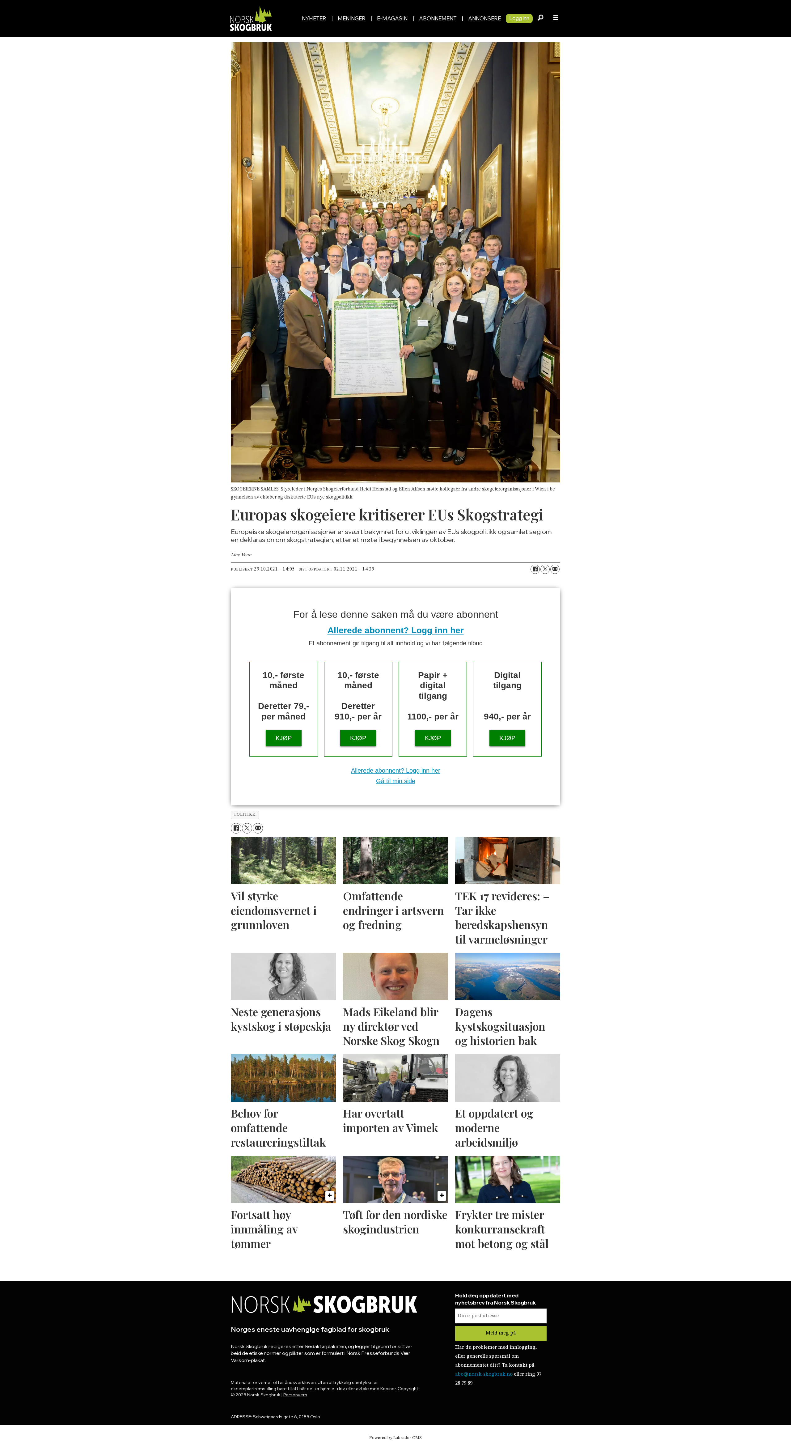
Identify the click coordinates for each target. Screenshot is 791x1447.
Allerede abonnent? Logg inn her (396, 630)
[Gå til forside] (262, 18)
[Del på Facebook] (535, 569)
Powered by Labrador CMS (395, 1438)
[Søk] (540, 18)
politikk (245, 815)
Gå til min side (395, 781)
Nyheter (314, 18)
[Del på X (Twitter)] (545, 569)
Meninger (352, 18)
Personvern (295, 1395)
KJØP (284, 738)
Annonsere (484, 18)
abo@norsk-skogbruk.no (484, 1374)
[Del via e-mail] (555, 569)
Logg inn (519, 18)
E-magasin (392, 18)
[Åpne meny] (556, 18)
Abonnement (438, 18)
